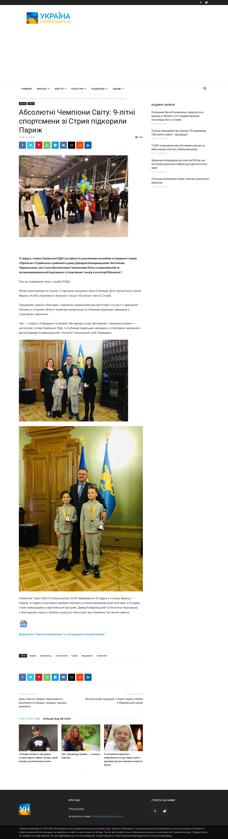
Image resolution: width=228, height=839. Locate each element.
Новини (26, 88)
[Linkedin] (88, 145)
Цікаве (117, 88)
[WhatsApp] (47, 145)
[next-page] (83, 772)
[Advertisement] (144, 18)
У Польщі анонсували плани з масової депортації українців (180, 180)
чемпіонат (102, 655)
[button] (205, 89)
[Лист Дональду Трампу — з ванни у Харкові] (80, 737)
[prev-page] (77, 772)
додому (23, 98)
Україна (42, 88)
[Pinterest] (38, 145)
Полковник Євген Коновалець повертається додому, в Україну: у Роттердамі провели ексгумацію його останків (177, 116)
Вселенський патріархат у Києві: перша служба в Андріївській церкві (114, 700)
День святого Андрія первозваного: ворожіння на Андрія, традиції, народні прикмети (42, 702)
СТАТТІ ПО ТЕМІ (29, 718)
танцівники (87, 655)
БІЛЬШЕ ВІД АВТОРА (57, 718)
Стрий (74, 655)
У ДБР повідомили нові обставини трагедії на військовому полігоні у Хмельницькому (178, 147)
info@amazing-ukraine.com (107, 816)
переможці (45, 655)
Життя (59, 88)
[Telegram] (55, 145)
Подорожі (98, 88)
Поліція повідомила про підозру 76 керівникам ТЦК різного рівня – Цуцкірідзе (178, 132)
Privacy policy (76, 808)
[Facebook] (200, 2)
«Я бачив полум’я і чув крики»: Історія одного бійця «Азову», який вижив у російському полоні (38, 758)
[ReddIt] (79, 145)
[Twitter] (206, 2)
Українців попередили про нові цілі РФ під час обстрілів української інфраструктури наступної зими (179, 164)
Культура (77, 88)
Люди (43, 98)
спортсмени (61, 655)
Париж (32, 655)
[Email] (71, 145)
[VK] (63, 145)
